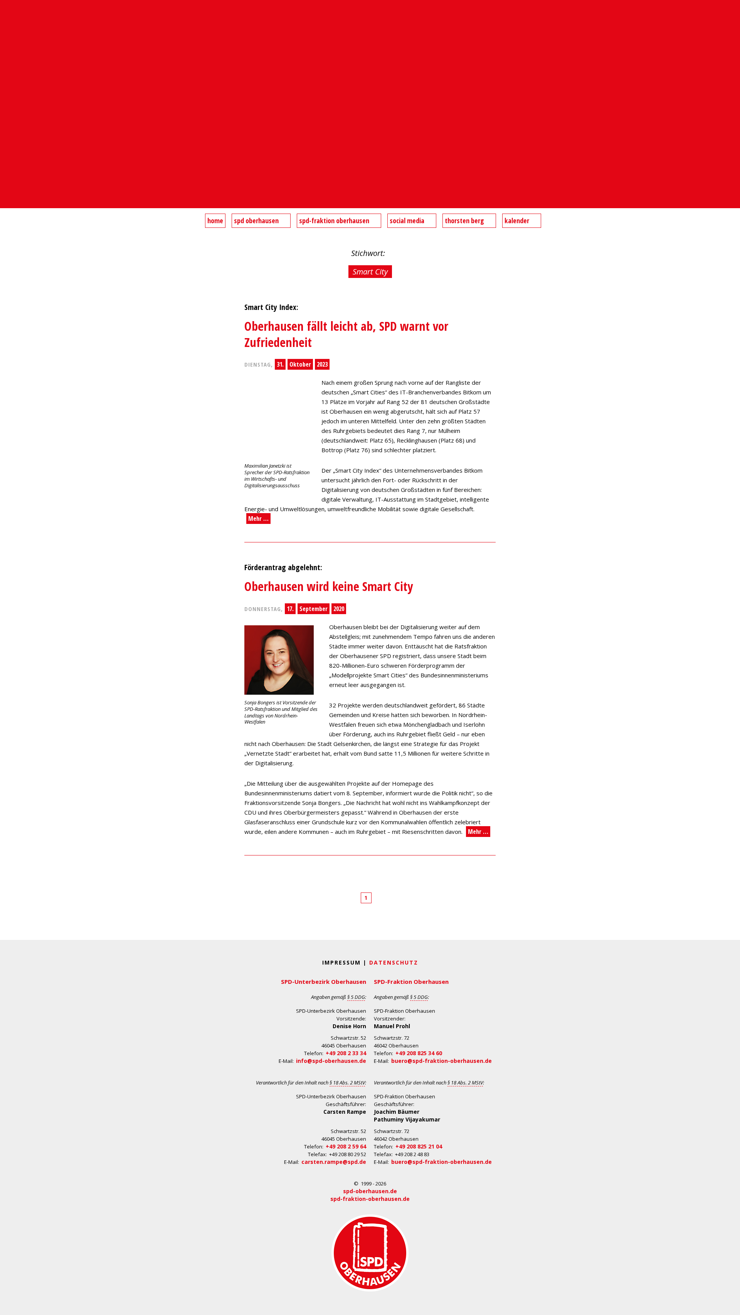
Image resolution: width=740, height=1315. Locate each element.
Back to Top (729, 1304)
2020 (338, 608)
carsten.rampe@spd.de (333, 1161)
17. (290, 608)
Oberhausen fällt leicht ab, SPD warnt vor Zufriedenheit (346, 334)
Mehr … (258, 518)
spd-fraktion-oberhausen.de (370, 1198)
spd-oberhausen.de (370, 1191)
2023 (322, 364)
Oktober (300, 364)
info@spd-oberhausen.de (331, 1060)
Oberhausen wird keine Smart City (328, 586)
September (313, 608)
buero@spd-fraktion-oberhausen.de (441, 1060)
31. (280, 364)
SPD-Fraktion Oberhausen (411, 981)
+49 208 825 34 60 (418, 1053)
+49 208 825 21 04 (418, 1146)
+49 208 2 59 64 (346, 1146)
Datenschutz (393, 962)
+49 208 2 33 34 (346, 1053)
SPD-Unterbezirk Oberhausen (323, 981)
